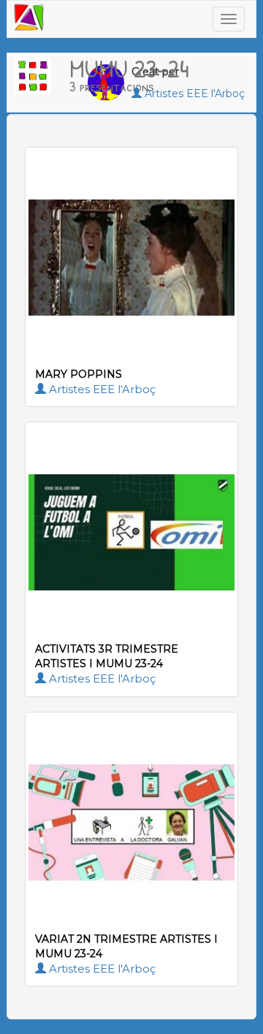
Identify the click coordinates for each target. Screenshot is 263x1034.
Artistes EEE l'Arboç (101, 389)
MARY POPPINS (78, 374)
